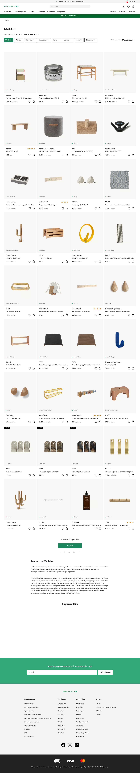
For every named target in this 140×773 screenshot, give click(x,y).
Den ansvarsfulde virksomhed (106, 707)
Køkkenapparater (21, 12)
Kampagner (61, 12)
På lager (18, 40)
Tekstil (60, 722)
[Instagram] (70, 745)
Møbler (60, 718)
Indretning (51, 12)
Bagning (32, 12)
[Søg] (52, 6)
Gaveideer (79, 725)
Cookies (27, 729)
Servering (41, 12)
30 (74, 552)
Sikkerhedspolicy (30, 725)
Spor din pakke (29, 711)
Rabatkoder (80, 736)
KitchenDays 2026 (82, 733)
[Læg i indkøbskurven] (33, 101)
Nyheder (113, 11)
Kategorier (29, 40)
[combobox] (131, 1)
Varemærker (122, 11)
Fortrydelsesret (29, 736)
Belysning (61, 725)
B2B (25, 733)
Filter (10, 40)
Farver (55, 40)
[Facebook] (63, 745)
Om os (98, 703)
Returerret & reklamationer (33, 714)
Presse (98, 714)
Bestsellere (80, 718)
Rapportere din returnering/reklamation (37, 718)
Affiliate (98, 711)
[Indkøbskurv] (133, 6)
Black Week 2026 (82, 729)
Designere (89, 40)
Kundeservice (29, 703)
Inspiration (132, 11)
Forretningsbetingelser (31, 722)
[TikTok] (76, 745)
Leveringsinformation (31, 707)
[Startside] (11, 6)
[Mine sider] (123, 6)
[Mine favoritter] (128, 6)
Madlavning (8, 12)
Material (66, 40)
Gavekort (61, 733)
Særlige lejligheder (82, 722)
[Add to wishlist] (29, 101)
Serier (78, 40)
